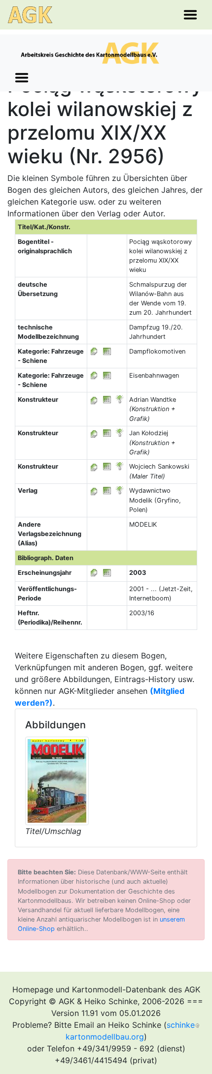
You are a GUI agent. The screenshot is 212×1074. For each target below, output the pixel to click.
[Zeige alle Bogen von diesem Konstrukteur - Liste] (94, 399)
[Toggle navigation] (190, 15)
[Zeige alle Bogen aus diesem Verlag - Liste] (94, 490)
